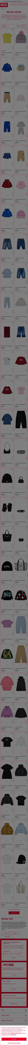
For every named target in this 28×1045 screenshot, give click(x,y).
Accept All (14, 1039)
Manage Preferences (16, 1033)
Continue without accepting (14, 1043)
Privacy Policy (5, 1034)
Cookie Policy (13, 1034)
